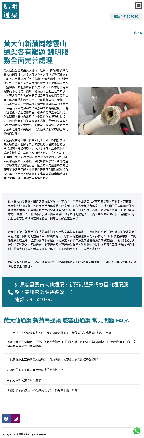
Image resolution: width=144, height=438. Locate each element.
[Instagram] (15, 418)
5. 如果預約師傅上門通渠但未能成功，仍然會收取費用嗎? (43, 390)
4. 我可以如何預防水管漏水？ (25, 380)
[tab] (72, 332)
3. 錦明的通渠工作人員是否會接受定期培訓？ (35, 370)
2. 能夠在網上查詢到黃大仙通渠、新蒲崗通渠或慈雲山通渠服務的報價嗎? (53, 359)
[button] (138, 5)
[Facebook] (6, 418)
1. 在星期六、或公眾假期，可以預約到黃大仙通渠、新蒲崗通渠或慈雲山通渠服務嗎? (60, 333)
